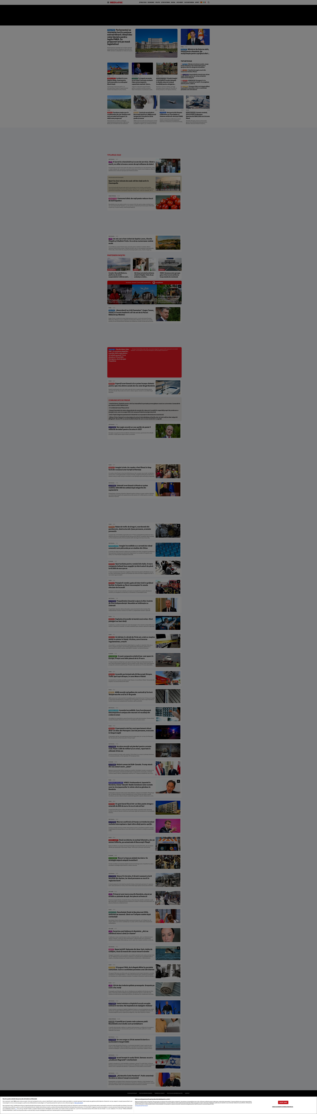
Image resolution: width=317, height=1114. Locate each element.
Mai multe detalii (78, 1103)
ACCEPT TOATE (283, 1102)
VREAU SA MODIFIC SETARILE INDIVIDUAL (282, 1106)
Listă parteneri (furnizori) (141, 1105)
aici (16, 1108)
